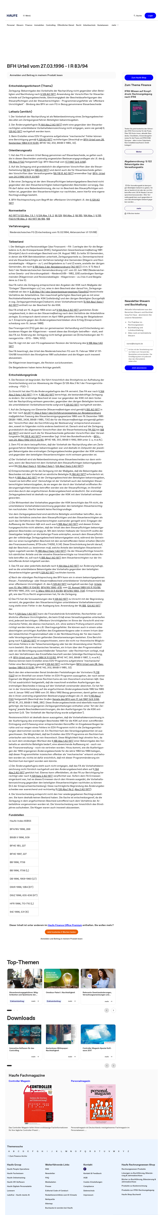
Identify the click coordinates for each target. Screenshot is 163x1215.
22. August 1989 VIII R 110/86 (84, 587)
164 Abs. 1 (89, 215)
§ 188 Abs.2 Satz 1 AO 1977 (50, 551)
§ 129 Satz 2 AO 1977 (41, 776)
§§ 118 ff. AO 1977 (63, 173)
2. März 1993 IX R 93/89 (49, 590)
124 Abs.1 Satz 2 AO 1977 (69, 466)
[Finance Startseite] (13, 16)
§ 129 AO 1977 (47, 94)
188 (48, 218)
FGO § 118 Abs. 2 (18, 218)
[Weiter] (113, 1010)
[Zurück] (106, 1010)
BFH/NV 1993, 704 (74, 590)
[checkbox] (126, 349)
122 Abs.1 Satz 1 (45, 466)
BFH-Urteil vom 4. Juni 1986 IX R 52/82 (34, 657)
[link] (11, 25)
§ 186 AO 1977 (77, 474)
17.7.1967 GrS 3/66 (75, 162)
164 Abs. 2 (68, 215)
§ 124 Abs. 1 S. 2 (45, 215)
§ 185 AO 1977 (46, 394)
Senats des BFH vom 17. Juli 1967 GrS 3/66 (75, 699)
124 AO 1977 (93, 605)
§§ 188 (82, 605)
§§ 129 (58, 215)
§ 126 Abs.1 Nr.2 (64, 789)
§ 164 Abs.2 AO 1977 (50, 124)
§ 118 (98, 215)
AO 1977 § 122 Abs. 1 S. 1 (22, 215)
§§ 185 (78, 215)
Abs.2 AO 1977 (82, 789)
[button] (150, 15)
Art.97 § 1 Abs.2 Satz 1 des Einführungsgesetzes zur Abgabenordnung (62, 413)
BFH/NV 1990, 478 (51, 587)
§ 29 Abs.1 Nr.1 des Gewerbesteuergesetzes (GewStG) (59, 291)
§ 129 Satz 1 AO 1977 (26, 613)
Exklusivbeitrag (17, 1001)
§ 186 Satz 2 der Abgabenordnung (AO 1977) (57, 266)
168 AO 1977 (41, 170)
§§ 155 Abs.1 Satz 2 (25, 466)
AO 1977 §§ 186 (36, 218)
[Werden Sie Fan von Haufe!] (84, 1169)
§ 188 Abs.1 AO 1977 (26, 477)
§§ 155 (26, 170)
